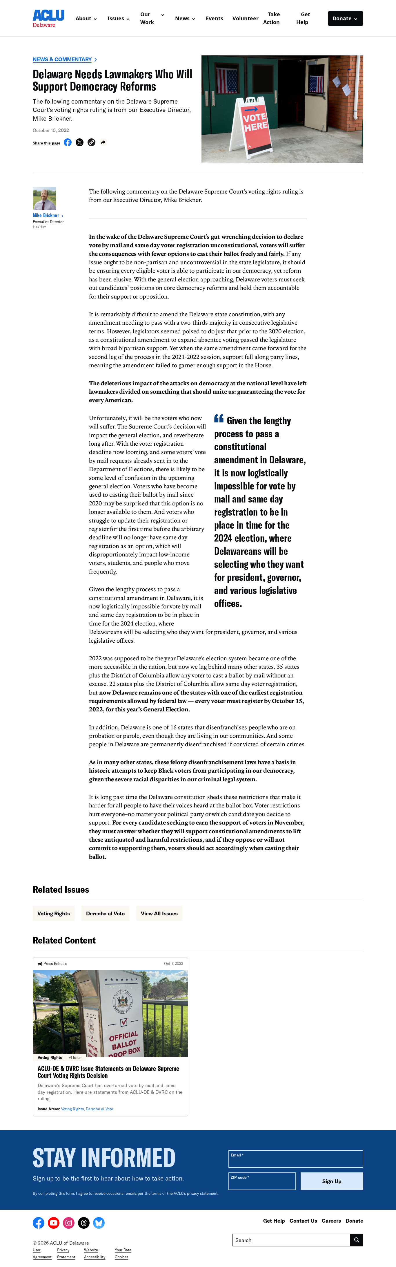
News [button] (182, 18)
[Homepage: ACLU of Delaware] (52, 18)
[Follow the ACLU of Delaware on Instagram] (69, 1223)
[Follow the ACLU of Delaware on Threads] (84, 1223)
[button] (91, 143)
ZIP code (240, 1177)
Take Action (271, 18)
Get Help (303, 18)
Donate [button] (342, 18)
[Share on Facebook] (68, 144)
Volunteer (245, 18)
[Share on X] (79, 144)
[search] (357, 1240)
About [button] (83, 18)
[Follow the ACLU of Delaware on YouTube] (53, 1223)
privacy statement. (203, 1193)
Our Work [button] (147, 18)
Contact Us (303, 1220)
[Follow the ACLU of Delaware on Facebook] (38, 1223)
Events (214, 18)
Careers (331, 1220)
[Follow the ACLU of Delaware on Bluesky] (99, 1223)
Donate (354, 1220)
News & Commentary (62, 59)
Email (237, 1154)
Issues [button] (116, 18)
